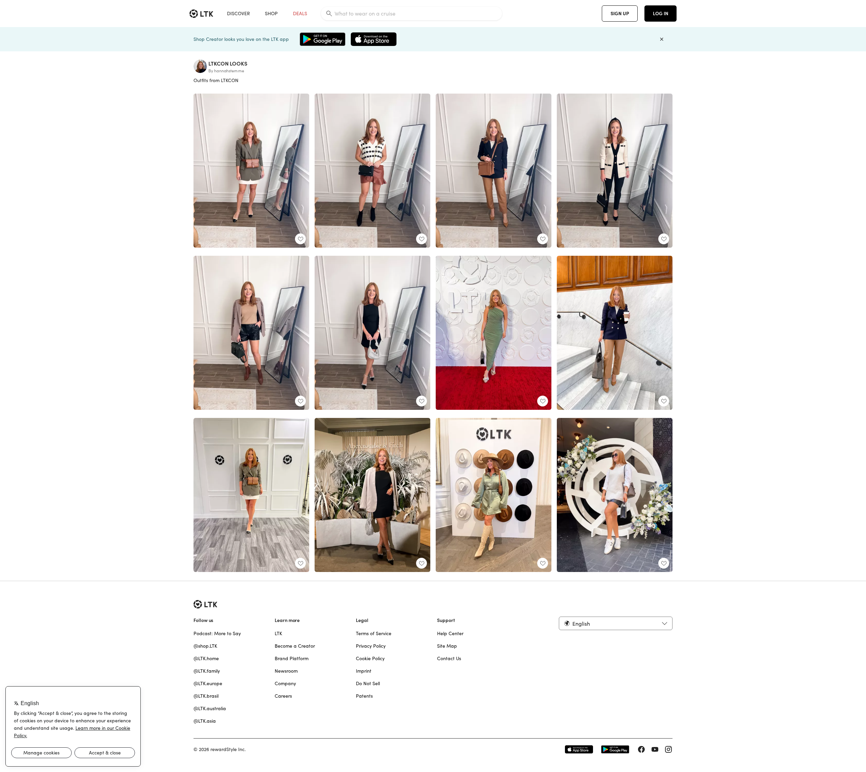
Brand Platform (292, 658)
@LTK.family (206, 671)
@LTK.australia (209, 708)
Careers (283, 696)
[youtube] (655, 749)
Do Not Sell (368, 683)
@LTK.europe (207, 683)
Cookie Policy (370, 658)
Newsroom (286, 671)
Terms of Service (373, 633)
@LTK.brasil (206, 696)
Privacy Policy (371, 646)
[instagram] (668, 749)
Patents (364, 696)
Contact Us (449, 658)
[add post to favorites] (300, 238)
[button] (616, 623)
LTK (278, 633)
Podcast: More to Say (217, 633)
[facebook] (641, 749)
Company (285, 683)
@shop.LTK (205, 646)
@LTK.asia (204, 721)
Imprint (363, 671)
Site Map (447, 646)
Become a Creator (295, 646)
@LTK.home (206, 658)
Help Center (450, 633)
